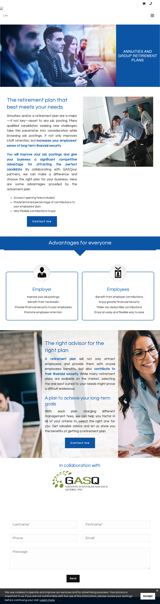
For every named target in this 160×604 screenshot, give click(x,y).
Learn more (47, 600)
